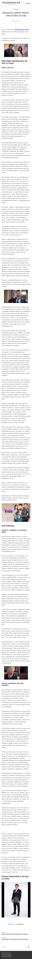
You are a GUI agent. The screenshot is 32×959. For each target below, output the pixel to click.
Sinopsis (16, 9)
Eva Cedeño (20, 31)
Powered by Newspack (7, 954)
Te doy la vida (20, 924)
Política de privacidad (7, 956)
